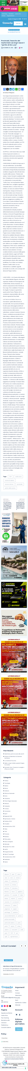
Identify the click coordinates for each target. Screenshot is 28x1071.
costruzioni (14, 881)
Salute (6, 862)
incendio (14, 895)
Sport (5, 813)
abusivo (7, 874)
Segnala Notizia (10, 15)
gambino (7, 895)
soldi (21, 929)
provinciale (19, 484)
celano (6, 881)
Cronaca (6, 808)
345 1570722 (4, 1002)
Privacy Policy (4, 1038)
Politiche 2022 (8, 821)
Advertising (4, 13)
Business (6, 836)
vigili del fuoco (14, 936)
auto (13, 874)
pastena (15, 912)
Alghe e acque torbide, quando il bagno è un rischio (14, 764)
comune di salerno (9, 480)
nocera (20, 898)
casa (6, 877)
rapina (12, 926)
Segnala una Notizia (6, 1013)
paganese (7, 909)
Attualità (6, 824)
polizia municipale (9, 919)
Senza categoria (8, 841)
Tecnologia (7, 783)
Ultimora (6, 803)
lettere (6, 898)
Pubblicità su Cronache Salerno (6, 1026)
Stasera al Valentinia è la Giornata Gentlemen (13, 757)
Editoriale (6, 844)
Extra (5, 796)
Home (16, 990)
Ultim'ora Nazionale (9, 793)
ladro (21, 895)
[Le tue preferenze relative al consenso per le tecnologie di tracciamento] (25, 1068)
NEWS (13, 898)
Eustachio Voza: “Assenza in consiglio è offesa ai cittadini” (14, 768)
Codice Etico (4, 1015)
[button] (25, 24)
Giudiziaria (7, 859)
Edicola (19, 1029)
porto (19, 922)
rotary (19, 926)
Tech (5, 831)
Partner (3, 15)
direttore (7, 888)
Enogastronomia (8, 851)
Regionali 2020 (8, 816)
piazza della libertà (10, 916)
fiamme (7, 891)
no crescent (15, 902)
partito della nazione (10, 488)
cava (11, 877)
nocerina (7, 902)
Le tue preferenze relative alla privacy (15, 1064)
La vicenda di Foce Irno (10, 760)
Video (5, 829)
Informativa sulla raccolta (9, 1067)
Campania (7, 806)
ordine (15, 905)
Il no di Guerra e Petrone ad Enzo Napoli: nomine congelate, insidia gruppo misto (7, 506)
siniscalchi (14, 929)
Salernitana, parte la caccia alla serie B (14, 754)
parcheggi (7, 912)
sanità (6, 849)
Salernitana (18, 995)
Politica (6, 780)
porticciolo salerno (10, 922)
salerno (7, 929)
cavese (18, 877)
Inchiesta (6, 791)
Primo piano (7, 839)
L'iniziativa (7, 798)
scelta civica (18, 476)
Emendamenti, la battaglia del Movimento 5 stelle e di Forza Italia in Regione (20, 506)
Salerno (6, 785)
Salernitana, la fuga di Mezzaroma (12, 966)
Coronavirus (7, 811)
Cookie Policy (5, 1041)
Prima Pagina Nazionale (10, 801)
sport (6, 933)
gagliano (20, 891)
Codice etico (18, 13)
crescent (7, 884)
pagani (15, 909)
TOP (10, 476)
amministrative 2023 (9, 826)
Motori (6, 788)
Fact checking (5, 1018)
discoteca (14, 888)
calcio (18, 874)
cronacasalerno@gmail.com (7, 997)
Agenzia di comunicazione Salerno (14, 1059)
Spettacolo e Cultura (9, 819)
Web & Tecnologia (9, 854)
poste (6, 926)
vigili (6, 936)
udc (17, 933)
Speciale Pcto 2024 (9, 846)
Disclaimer (11, 13)
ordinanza (7, 905)
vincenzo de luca (9, 484)
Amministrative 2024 (9, 857)
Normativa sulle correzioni (5, 1021)
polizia (20, 916)
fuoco (13, 891)
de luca (14, 884)
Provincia (6, 834)
